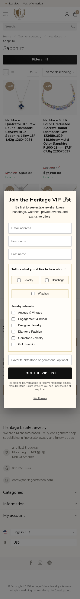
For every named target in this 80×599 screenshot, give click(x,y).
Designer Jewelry (29, 325)
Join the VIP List (40, 373)
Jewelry (28, 280)
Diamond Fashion (30, 331)
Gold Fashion (27, 344)
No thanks (40, 398)
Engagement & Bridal (32, 319)
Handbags (58, 280)
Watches (43, 293)
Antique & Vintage (30, 312)
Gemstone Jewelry (30, 338)
